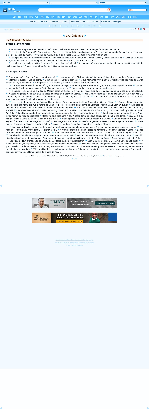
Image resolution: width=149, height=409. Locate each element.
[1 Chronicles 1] (3, 191)
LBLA (11, 29)
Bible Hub (74, 159)
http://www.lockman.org (103, 156)
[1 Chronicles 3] (146, 191)
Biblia (6, 29)
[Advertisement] (74, 179)
